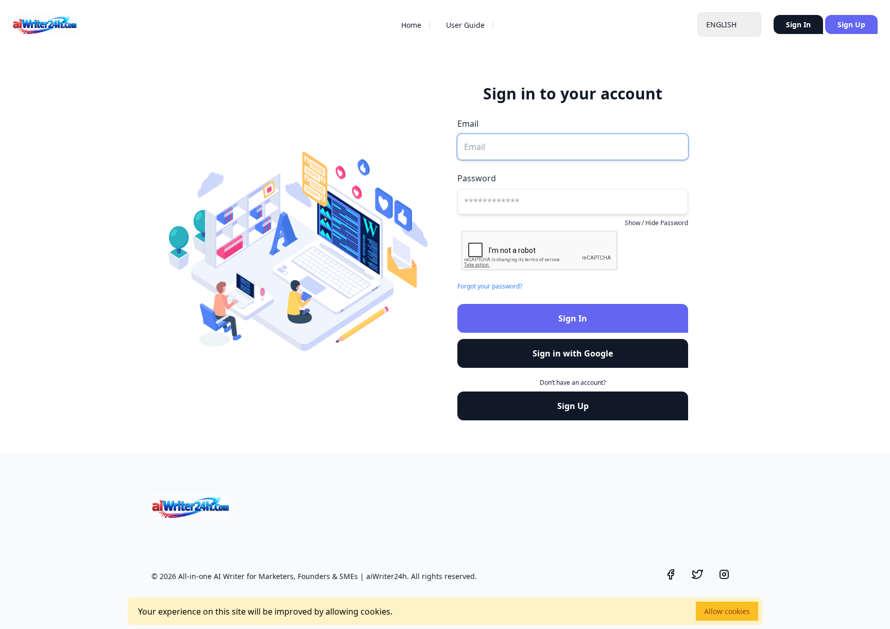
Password (476, 178)
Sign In (798, 24)
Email (467, 123)
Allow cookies (727, 611)
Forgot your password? (489, 286)
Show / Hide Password (656, 222)
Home (411, 25)
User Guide (465, 25)
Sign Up (851, 24)
